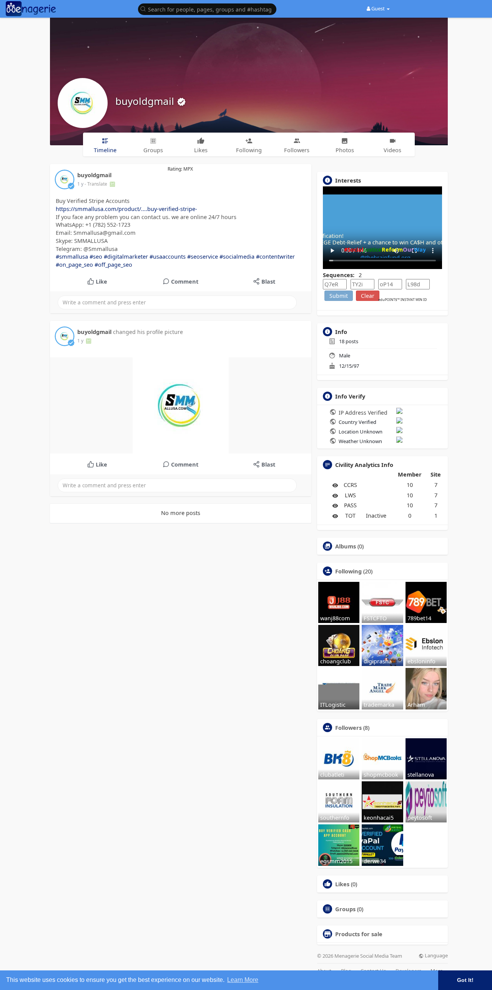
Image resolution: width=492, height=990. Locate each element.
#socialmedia (236, 256)
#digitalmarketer (126, 256)
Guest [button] (378, 8)
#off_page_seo (113, 264)
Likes (342, 884)
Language (436, 955)
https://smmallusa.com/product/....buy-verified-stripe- (126, 209)
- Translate (96, 184)
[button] (209, 8)
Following (348, 571)
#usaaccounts (168, 256)
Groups (345, 909)
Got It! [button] (465, 980)
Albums (345, 546)
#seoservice (202, 256)
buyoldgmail (146, 101)
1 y (80, 184)
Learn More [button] (242, 980)
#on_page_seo (74, 264)
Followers (348, 727)
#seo (96, 256)
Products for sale (358, 934)
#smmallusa (72, 256)
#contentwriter (275, 256)
